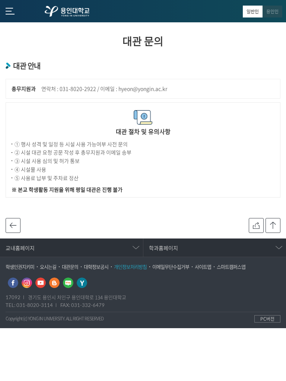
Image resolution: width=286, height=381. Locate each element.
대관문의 (70, 266)
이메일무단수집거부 (170, 266)
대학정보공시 (96, 266)
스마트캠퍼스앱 (231, 266)
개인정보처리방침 (130, 266)
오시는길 (48, 266)
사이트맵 (203, 266)
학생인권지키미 (20, 266)
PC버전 (267, 319)
